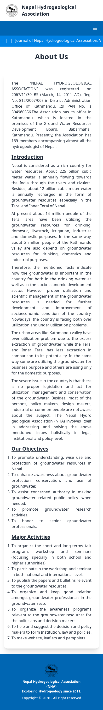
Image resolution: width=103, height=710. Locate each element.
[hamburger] (95, 28)
